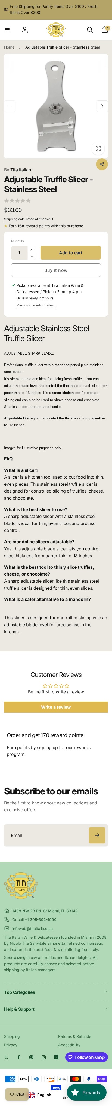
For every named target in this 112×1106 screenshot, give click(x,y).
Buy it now (56, 270)
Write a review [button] (56, 707)
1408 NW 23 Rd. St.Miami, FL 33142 (45, 910)
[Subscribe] (97, 835)
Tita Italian (17, 169)
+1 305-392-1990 (41, 919)
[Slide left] (9, 106)
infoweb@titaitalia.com (32, 928)
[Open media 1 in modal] (56, 106)
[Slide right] (102, 106)
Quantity (17, 241)
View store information (36, 305)
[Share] (102, 164)
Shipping (10, 219)
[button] (7, 30)
